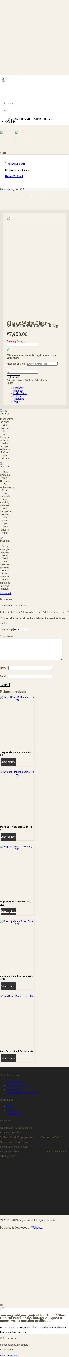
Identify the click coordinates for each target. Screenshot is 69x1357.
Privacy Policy (14, 1081)
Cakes (24, 119)
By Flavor (35, 196)
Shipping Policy (15, 1089)
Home (11, 119)
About (18, 119)
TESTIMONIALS (36, 119)
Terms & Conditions (17, 1085)
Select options (8, 762)
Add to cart (13, 377)
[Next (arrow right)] (4, 1307)
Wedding (29, 380)
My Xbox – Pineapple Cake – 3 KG (16, 828)
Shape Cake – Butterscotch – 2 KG (16, 753)
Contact (48, 119)
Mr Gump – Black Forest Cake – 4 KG (16, 977)
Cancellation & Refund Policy (22, 1093)
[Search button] (5, 112)
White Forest (47, 196)
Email (4, 676)
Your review (7, 636)
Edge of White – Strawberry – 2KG (15, 903)
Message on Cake (17, 363)
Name (4, 667)
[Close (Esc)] (1, 1305)
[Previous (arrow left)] (1, 1307)
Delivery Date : (15, 341)
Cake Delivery (14, 1114)
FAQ (9, 1106)
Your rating (6, 629)
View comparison (9, 1355)
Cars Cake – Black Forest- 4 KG (16, 1051)
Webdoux (37, 1227)
